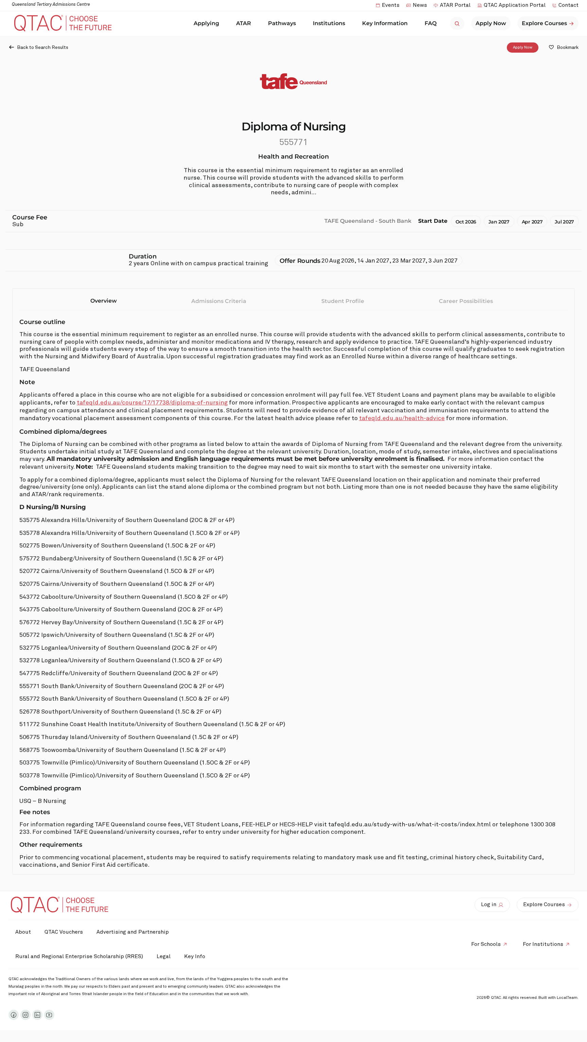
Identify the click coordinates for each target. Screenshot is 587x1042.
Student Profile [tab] (342, 301)
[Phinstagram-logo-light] (25, 1015)
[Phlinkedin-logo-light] (37, 1015)
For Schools (486, 944)
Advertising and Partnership (132, 932)
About (23, 932)
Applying (206, 23)
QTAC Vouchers (64, 932)
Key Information (385, 23)
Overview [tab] (103, 301)
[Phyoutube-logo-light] (49, 1015)
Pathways (282, 23)
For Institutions (543, 944)
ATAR (243, 23)
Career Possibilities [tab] (466, 301)
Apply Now (522, 48)
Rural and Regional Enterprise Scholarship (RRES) (79, 956)
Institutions (329, 23)
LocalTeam (567, 998)
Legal (164, 956)
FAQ (431, 23)
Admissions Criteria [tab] (218, 301)
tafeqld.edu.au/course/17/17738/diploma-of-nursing (152, 403)
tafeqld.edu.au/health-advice (402, 418)
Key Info (194, 956)
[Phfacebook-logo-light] (13, 1015)
